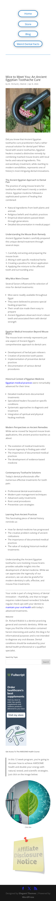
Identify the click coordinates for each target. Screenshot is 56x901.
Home (28, 13)
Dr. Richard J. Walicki (17, 84)
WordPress (28, 897)
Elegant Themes (27, 893)
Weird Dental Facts (28, 44)
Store (28, 24)
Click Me (28, 827)
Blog (28, 34)
